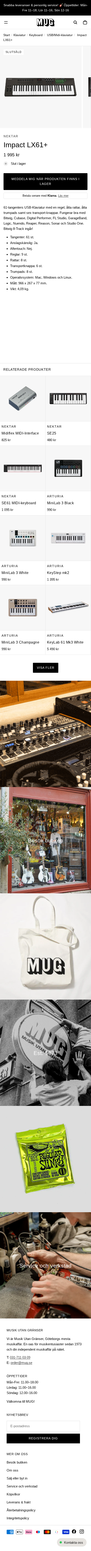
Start (6, 35)
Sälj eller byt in (17, 1478)
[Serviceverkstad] (45, 1265)
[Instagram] (81, 1531)
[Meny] (6, 22)
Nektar (11, 136)
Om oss (12, 1470)
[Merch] (45, 946)
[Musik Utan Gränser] (45, 22)
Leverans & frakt (18, 1502)
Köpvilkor (13, 1494)
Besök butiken (17, 1462)
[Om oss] (45, 1053)
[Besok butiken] (45, 840)
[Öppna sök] (75, 22)
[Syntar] (45, 734)
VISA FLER (45, 667)
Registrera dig (43, 1438)
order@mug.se (21, 1363)
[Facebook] (74, 1531)
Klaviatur (19, 35)
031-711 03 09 (20, 1357)
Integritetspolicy (18, 1518)
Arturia (55, 496)
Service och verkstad (22, 1486)
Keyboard (36, 35)
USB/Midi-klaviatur (60, 35)
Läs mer (63, 195)
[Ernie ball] (45, 1159)
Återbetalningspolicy (21, 1510)
